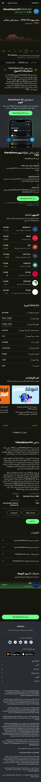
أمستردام (14, 513)
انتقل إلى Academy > (20, 432)
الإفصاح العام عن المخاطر (33, 752)
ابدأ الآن (32, 521)
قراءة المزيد (34, 425)
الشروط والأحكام (16, 743)
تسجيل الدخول (12, 3)
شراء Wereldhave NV (20, 113)
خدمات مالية (30, 513)
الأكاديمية (29, 205)
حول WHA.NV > (23, 62)
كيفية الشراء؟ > (10, 62)
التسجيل (37, 55)
